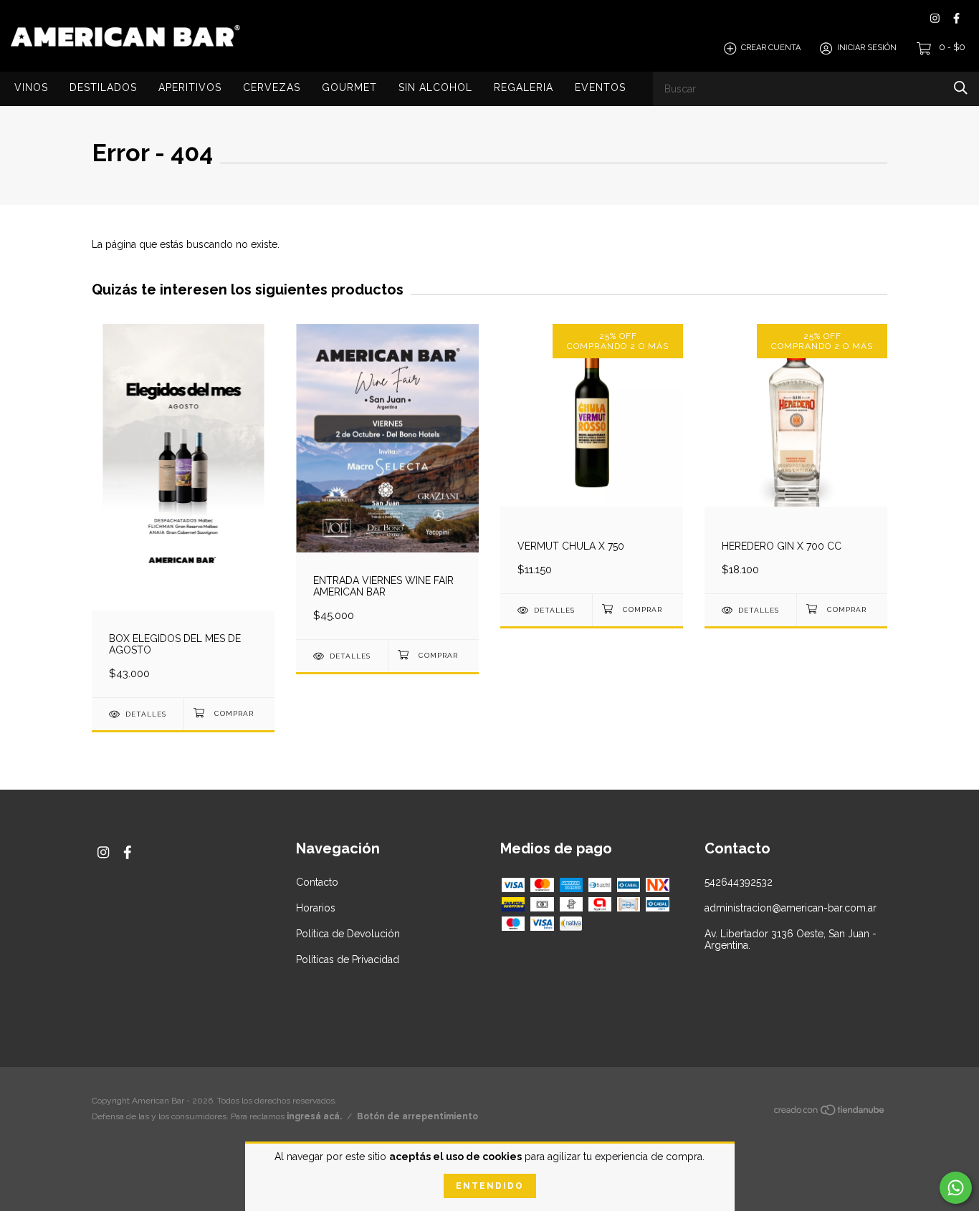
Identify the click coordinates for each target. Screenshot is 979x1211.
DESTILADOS (103, 87)
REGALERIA (523, 87)
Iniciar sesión (867, 48)
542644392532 (739, 882)
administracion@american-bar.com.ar (791, 908)
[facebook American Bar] (956, 18)
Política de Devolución (348, 933)
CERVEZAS (271, 87)
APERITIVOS (189, 87)
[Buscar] (960, 87)
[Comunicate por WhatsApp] (956, 1188)
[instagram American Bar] (935, 18)
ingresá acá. (314, 1116)
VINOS (31, 87)
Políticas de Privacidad (347, 959)
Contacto (317, 882)
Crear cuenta (771, 48)
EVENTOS (600, 87)
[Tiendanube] (830, 1113)
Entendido (490, 1186)
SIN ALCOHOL (435, 87)
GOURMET (349, 87)
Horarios (315, 908)
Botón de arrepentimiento (417, 1116)
